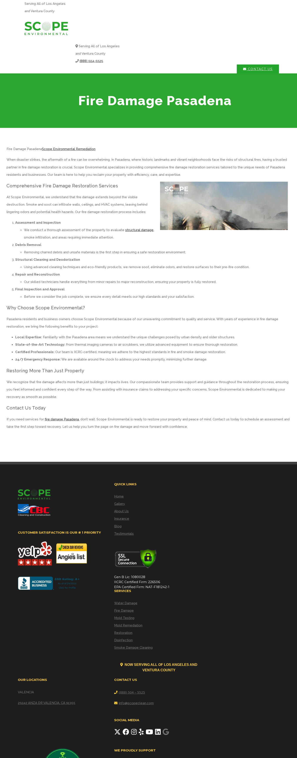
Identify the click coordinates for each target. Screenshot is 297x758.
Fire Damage (124, 610)
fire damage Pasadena (62, 419)
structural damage (139, 230)
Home (119, 496)
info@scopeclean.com (136, 703)
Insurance (121, 519)
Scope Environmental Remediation (68, 149)
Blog (118, 526)
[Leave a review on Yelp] (142, 733)
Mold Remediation (128, 625)
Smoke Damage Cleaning (133, 648)
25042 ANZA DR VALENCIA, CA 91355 (46, 703)
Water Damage (125, 603)
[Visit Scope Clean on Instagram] (134, 733)
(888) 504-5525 (91, 61)
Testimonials (124, 534)
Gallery (119, 504)
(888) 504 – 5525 (132, 692)
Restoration (123, 633)
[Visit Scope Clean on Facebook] (126, 733)
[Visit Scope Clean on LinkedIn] (158, 733)
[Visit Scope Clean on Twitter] (118, 733)
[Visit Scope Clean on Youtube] (150, 733)
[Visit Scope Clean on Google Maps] (166, 733)
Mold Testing (124, 618)
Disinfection (123, 640)
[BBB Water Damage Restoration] (50, 583)
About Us (121, 511)
